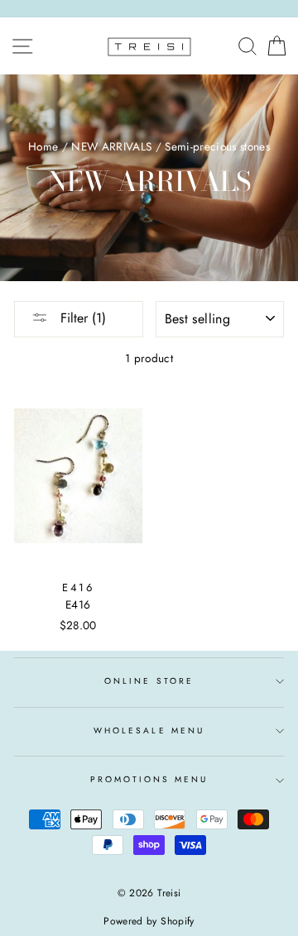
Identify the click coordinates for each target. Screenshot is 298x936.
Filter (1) (81, 317)
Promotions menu (149, 779)
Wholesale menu (149, 730)
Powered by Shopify (148, 921)
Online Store (149, 681)
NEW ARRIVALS (111, 146)
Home (43, 146)
